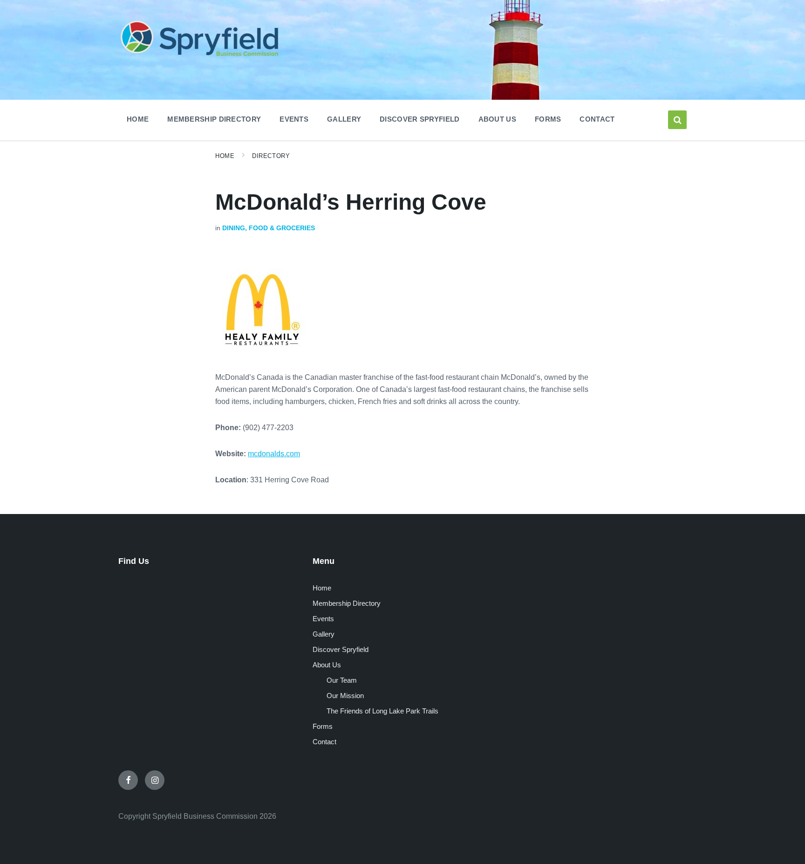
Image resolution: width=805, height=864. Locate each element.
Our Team (342, 680)
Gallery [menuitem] (344, 119)
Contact (324, 742)
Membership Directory (347, 603)
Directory (271, 155)
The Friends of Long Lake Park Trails (382, 711)
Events (323, 619)
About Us (327, 665)
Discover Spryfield (340, 649)
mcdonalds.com (274, 454)
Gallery (323, 634)
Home (224, 155)
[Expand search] (677, 119)
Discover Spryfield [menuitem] (419, 119)
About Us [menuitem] (497, 119)
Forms (323, 726)
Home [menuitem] (138, 119)
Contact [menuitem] (597, 119)
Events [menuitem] (294, 119)
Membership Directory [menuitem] (214, 119)
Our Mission (345, 695)
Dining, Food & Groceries (268, 228)
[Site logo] (199, 58)
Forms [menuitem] (548, 119)
